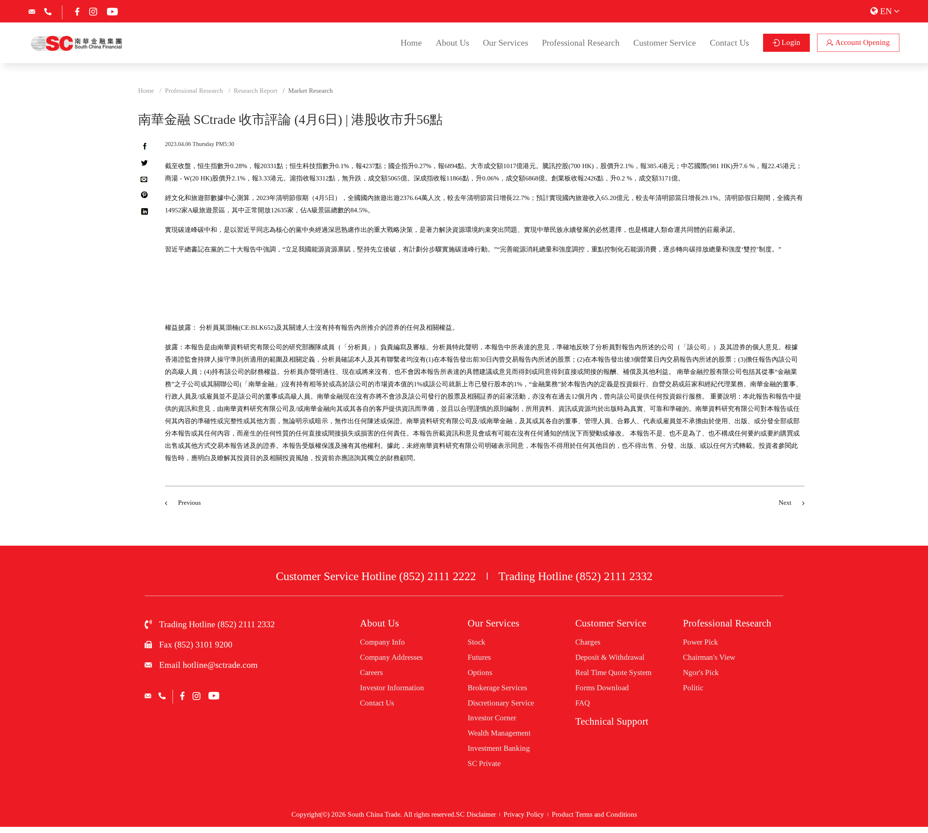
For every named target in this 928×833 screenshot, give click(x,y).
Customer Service (664, 42)
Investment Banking (499, 748)
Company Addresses (391, 657)
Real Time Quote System (613, 672)
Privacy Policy (524, 814)
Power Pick (700, 642)
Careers (371, 672)
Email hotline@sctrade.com (208, 665)
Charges (587, 642)
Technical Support (612, 721)
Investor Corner (492, 717)
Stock (476, 642)
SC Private (484, 763)
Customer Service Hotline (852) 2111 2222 (376, 576)
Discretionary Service (501, 703)
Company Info (382, 642)
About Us (452, 42)
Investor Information (392, 687)
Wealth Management (499, 733)
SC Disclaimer (476, 814)
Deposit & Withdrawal (610, 657)
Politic (693, 687)
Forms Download (602, 687)
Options (480, 672)
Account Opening (861, 42)
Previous (189, 502)
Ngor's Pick (701, 672)
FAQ (582, 703)
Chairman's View (709, 657)
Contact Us (729, 42)
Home (411, 42)
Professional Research (581, 42)
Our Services (505, 42)
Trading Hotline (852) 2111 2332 (575, 576)
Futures (479, 657)
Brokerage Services (497, 687)
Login (790, 42)
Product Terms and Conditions (594, 814)
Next (785, 502)
